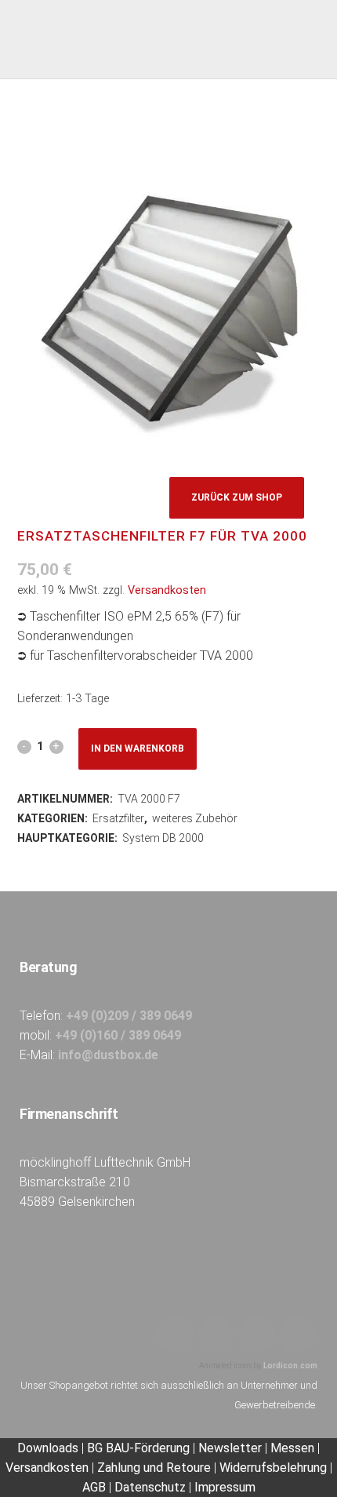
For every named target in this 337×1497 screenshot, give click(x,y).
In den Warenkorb (137, 748)
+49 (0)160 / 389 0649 (118, 1035)
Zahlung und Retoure (154, 1467)
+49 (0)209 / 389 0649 (129, 1015)
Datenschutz (150, 1487)
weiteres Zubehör (194, 818)
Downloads (49, 1448)
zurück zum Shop (236, 497)
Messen (292, 1448)
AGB (94, 1487)
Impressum (224, 1487)
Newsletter (230, 1448)
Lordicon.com (290, 1365)
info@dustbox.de (108, 1054)
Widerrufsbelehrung (273, 1467)
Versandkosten (167, 590)
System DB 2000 (163, 838)
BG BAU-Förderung (138, 1448)
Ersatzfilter (118, 818)
